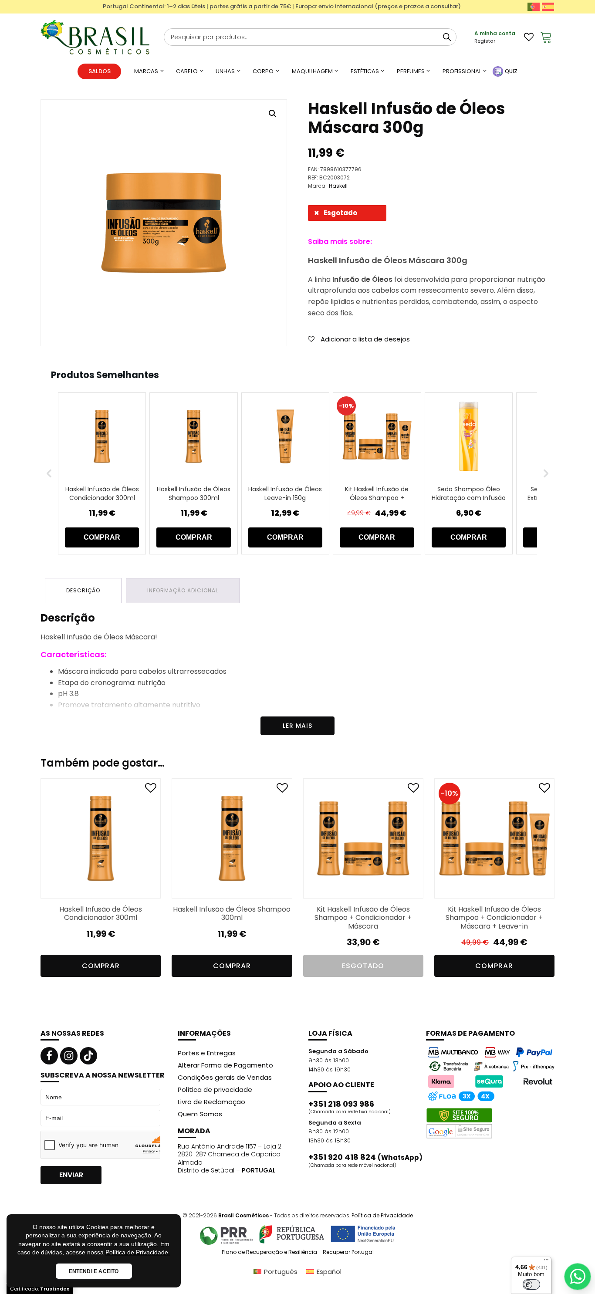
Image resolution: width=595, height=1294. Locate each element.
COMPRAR (102, 537)
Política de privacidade (215, 1089)
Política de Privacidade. (137, 1252)
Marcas (146, 71)
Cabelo (187, 71)
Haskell (338, 185)
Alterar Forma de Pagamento (225, 1065)
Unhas (225, 71)
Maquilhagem (312, 71)
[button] (273, 114)
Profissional (462, 71)
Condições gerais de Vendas (225, 1077)
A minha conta (494, 33)
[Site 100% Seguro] (459, 1123)
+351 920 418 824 (365, 1157)
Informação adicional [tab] (182, 590)
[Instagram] (69, 1055)
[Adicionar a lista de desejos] (150, 790)
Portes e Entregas (207, 1052)
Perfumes (411, 71)
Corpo (263, 71)
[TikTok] (88, 1055)
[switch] (531, 1284)
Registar (484, 40)
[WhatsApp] (578, 1277)
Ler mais (297, 725)
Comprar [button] (101, 966)
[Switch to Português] (533, 7)
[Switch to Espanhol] (548, 7)
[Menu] (546, 1262)
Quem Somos (200, 1113)
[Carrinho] (546, 37)
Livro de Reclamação (211, 1101)
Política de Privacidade (382, 1215)
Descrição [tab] (83, 590)
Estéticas (365, 71)
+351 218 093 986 (341, 1104)
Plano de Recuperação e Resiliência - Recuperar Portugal (298, 1252)
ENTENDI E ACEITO (94, 1271)
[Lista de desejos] (529, 37)
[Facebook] (49, 1055)
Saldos (99, 71)
